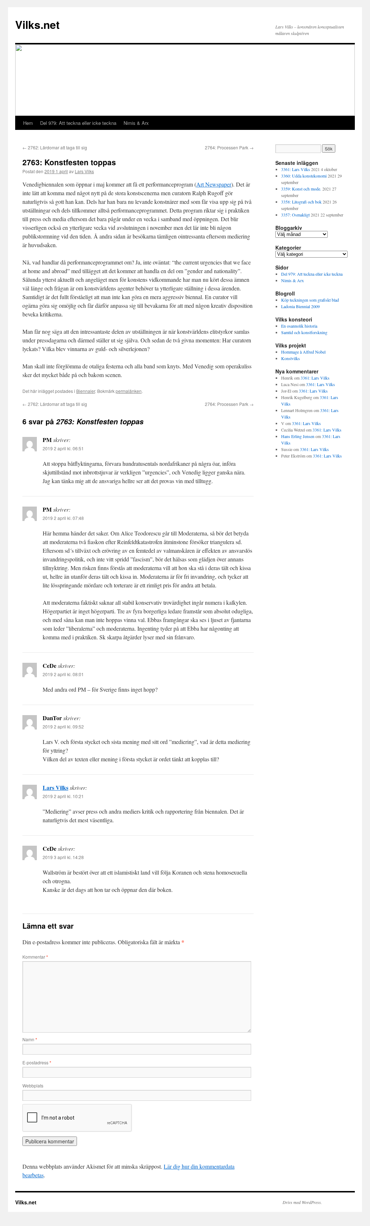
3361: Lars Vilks (295, 169)
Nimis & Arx (136, 122)
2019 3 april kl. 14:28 (63, 857)
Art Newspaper (213, 184)
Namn (29, 1039)
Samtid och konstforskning (304, 332)
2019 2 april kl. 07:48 (63, 518)
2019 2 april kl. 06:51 (63, 448)
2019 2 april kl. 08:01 (63, 674)
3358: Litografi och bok (301, 202)
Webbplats (32, 1085)
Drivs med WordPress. (302, 1202)
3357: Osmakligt (295, 215)
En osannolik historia (299, 326)
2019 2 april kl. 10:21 (63, 796)
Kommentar (35, 957)
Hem (28, 122)
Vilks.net (37, 24)
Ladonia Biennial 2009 (300, 306)
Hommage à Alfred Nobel (303, 352)
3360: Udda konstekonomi (304, 176)
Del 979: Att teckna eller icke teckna (78, 122)
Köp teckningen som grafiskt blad (310, 300)
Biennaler (85, 391)
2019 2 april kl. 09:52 (63, 726)
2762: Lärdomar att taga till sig (54, 147)
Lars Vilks (84, 171)
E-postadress (36, 1062)
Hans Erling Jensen (297, 436)
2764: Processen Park (229, 147)
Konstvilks (290, 358)
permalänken (129, 391)
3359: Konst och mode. (301, 189)
